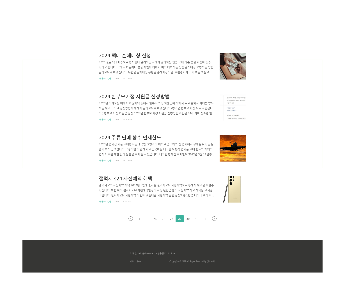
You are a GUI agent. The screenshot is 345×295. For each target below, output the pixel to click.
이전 (130, 218)
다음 (214, 218)
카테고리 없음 (105, 79)
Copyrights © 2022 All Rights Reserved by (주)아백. (192, 261)
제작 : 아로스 (136, 261)
